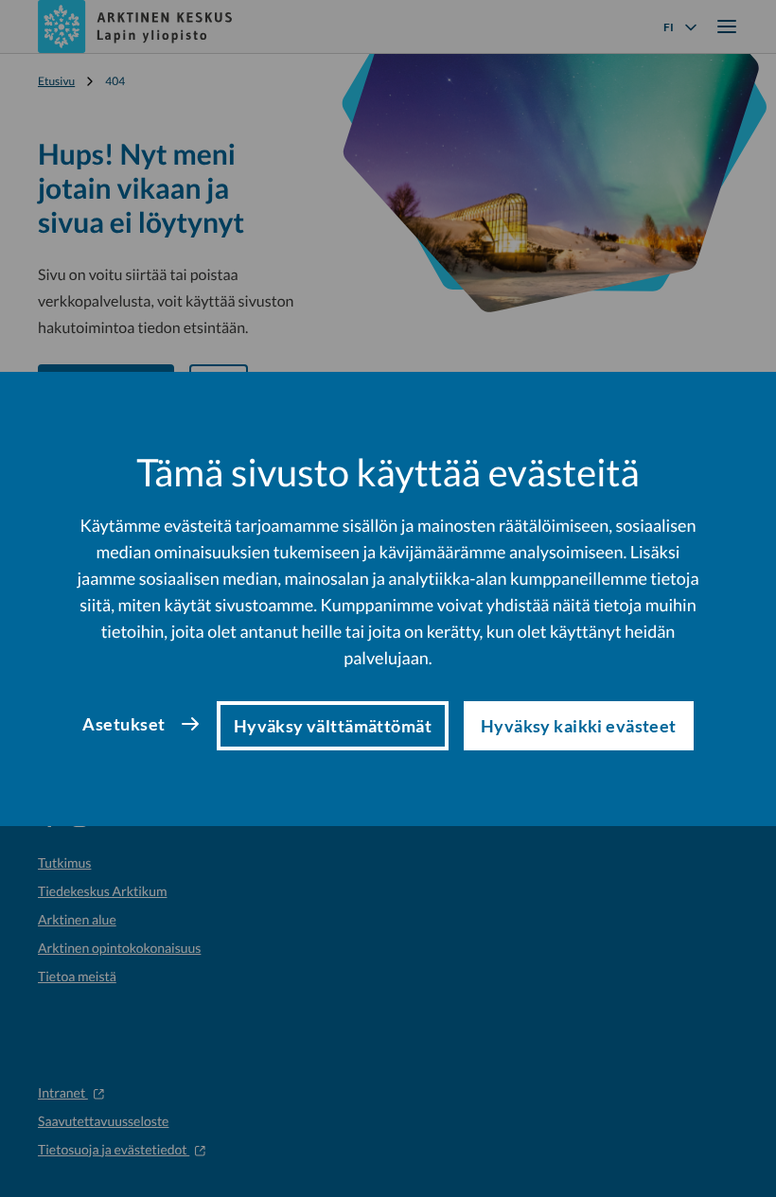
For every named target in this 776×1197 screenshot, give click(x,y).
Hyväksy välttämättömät (333, 725)
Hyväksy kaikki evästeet (579, 725)
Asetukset (123, 723)
